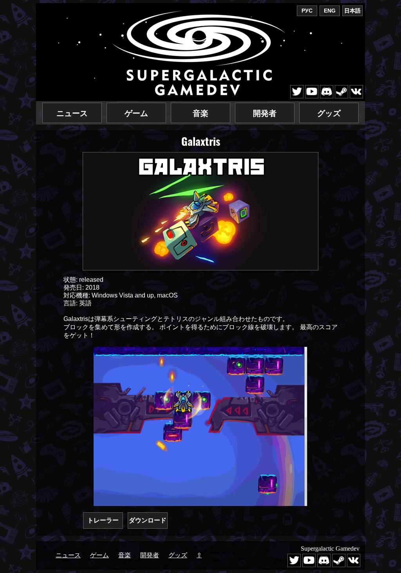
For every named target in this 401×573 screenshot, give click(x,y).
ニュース (72, 113)
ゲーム (136, 113)
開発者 (264, 113)
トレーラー (103, 520)
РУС (307, 10)
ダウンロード (147, 520)
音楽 (200, 113)
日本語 (352, 10)
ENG (330, 10)
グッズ (329, 113)
